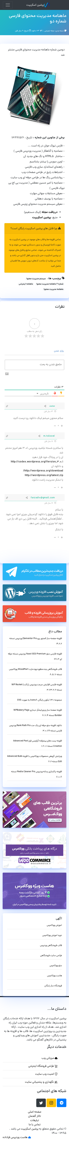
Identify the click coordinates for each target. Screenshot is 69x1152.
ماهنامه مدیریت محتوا (53, 289)
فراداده (6, 1137)
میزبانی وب (48, 1058)
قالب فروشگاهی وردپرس (51, 945)
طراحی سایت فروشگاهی (51, 955)
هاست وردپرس (19, 1137)
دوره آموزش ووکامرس (52, 935)
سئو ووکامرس (56, 965)
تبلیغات (34, 1120)
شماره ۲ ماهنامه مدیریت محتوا (49, 284)
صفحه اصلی (34, 1112)
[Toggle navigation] (8, 4)
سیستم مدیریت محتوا (36, 278)
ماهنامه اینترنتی (26, 284)
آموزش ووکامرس (54, 925)
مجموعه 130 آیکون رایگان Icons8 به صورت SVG (39, 700)
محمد (52, 406)
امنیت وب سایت (45, 1074)
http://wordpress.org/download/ (43, 471)
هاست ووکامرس (54, 975)
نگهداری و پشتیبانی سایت (39, 1082)
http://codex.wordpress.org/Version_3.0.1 (37, 462)
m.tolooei (49, 436)
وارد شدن (59, 351)
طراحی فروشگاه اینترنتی (41, 1066)
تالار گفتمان (34, 1116)
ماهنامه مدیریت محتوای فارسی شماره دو (37, 19)
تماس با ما (35, 1125)
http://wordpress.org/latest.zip (44, 475)
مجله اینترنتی (49, 31)
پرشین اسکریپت (35, 5)
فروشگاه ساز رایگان (53, 986)
